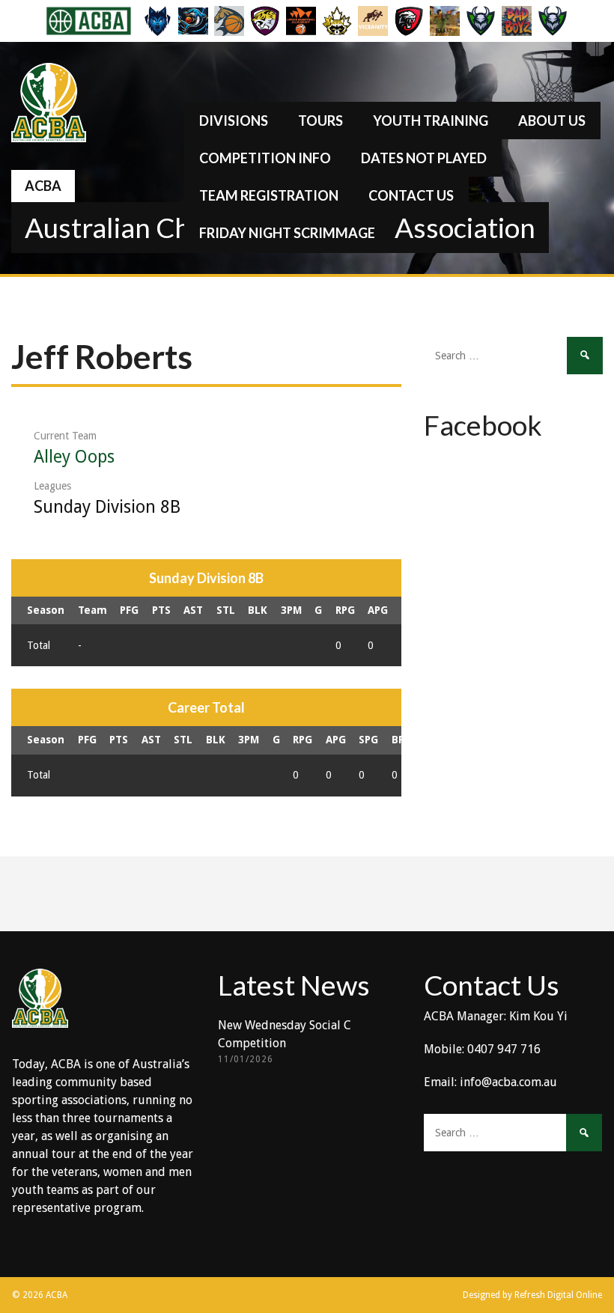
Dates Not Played (424, 158)
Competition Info (265, 158)
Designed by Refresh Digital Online (532, 1295)
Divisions (233, 120)
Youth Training (430, 120)
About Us (552, 120)
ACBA (43, 185)
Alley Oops (74, 457)
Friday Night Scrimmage (287, 233)
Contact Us (411, 195)
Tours (320, 120)
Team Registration (268, 195)
